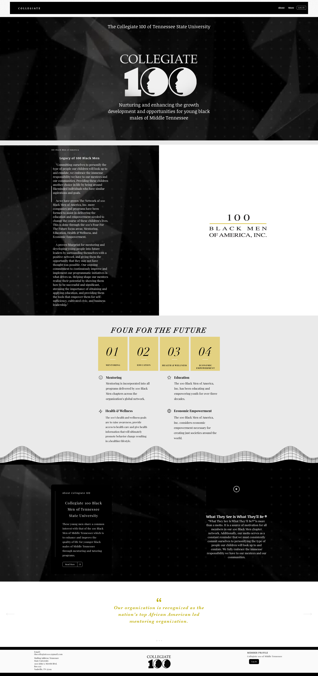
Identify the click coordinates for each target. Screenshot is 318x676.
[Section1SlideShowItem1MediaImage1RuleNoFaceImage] (156, 640)
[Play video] (236, 489)
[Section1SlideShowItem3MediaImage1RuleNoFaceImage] (161, 640)
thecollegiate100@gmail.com (48, 654)
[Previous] (10, 614)
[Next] (307, 614)
